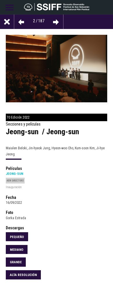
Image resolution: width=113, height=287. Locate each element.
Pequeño (17, 237)
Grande (16, 262)
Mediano (16, 250)
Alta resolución (23, 275)
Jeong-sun (14, 174)
